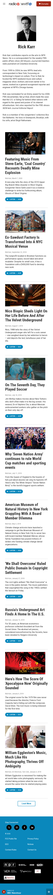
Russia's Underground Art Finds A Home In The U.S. (25, 611)
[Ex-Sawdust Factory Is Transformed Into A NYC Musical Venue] (25, 221)
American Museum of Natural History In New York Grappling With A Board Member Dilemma (26, 511)
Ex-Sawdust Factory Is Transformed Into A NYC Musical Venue (24, 242)
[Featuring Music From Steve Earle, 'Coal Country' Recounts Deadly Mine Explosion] (25, 143)
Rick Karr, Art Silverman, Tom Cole (17, 772)
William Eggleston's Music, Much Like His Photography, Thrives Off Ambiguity (26, 759)
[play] (4, 892)
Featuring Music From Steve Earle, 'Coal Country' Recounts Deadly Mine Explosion (25, 166)
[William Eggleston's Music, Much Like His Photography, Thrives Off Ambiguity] (25, 737)
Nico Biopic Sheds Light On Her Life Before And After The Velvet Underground (26, 315)
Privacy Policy (33, 839)
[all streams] (49, 892)
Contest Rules (10, 850)
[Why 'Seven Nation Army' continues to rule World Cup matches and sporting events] (25, 438)
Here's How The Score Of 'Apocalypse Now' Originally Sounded (26, 683)
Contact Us (32, 850)
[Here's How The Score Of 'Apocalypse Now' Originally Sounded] (25, 663)
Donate (44, 4)
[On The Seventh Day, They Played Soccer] (25, 369)
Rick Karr (8, 178)
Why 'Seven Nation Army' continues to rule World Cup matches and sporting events (25, 461)
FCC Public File (11, 839)
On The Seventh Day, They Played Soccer (25, 387)
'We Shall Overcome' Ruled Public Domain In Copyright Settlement (26, 568)
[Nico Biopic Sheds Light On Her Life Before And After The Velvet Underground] (25, 295)
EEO (6, 844)
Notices (31, 844)
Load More (26, 803)
